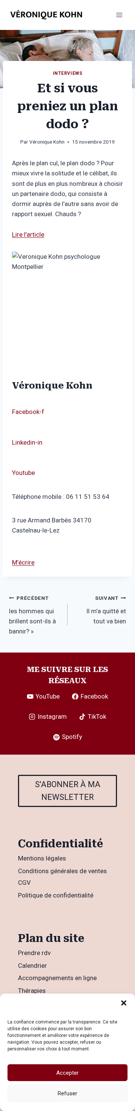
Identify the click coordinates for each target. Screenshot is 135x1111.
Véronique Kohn (46, 142)
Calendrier (32, 965)
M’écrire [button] (23, 562)
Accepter (67, 1072)
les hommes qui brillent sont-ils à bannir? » (32, 615)
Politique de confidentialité (55, 895)
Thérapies (32, 990)
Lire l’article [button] (28, 234)
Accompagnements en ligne (57, 978)
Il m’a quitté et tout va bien (106, 610)
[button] (124, 1003)
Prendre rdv (34, 953)
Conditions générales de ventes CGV (62, 876)
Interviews (67, 73)
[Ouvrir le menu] (119, 15)
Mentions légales (42, 858)
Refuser (67, 1093)
